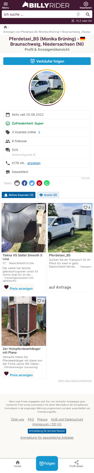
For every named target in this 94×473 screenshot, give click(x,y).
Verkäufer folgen (47, 61)
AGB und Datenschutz (67, 419)
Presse (42, 419)
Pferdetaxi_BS (59, 255)
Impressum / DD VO (47, 424)
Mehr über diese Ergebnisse (75, 380)
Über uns (17, 419)
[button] (5, 5)
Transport (85, 266)
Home (17, 464)
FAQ (31, 419)
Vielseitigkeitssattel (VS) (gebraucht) (18, 279)
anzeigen (33, 163)
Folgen (47, 463)
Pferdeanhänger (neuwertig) (21, 367)
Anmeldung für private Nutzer (47, 430)
